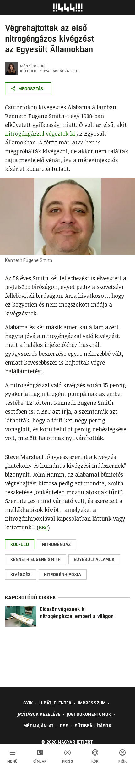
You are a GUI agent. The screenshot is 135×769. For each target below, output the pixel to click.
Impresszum (91, 702)
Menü (12, 761)
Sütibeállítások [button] (93, 725)
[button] (19, 544)
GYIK (28, 702)
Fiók (122, 761)
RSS (64, 725)
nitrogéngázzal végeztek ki (41, 133)
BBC (43, 527)
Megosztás (31, 88)
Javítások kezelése (39, 714)
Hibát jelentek (55, 702)
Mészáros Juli (33, 66)
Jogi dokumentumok (89, 714)
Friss (67, 761)
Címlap (40, 761)
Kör (95, 761)
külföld (28, 71)
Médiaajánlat (38, 725)
